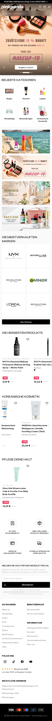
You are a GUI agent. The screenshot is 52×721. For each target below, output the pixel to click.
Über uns (31, 644)
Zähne (5, 630)
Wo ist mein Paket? (35, 614)
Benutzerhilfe (33, 610)
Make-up (6, 610)
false (4, 647)
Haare (5, 618)
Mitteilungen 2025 (10, 693)
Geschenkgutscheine (36, 640)
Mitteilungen (8, 697)
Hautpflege (7, 614)
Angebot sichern (26, 67)
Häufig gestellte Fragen (38, 628)
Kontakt (31, 632)
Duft (4, 622)
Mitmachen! (32, 636)
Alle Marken (26, 322)
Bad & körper (8, 634)
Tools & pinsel (8, 626)
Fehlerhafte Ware (10, 643)
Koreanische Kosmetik (12, 639)
